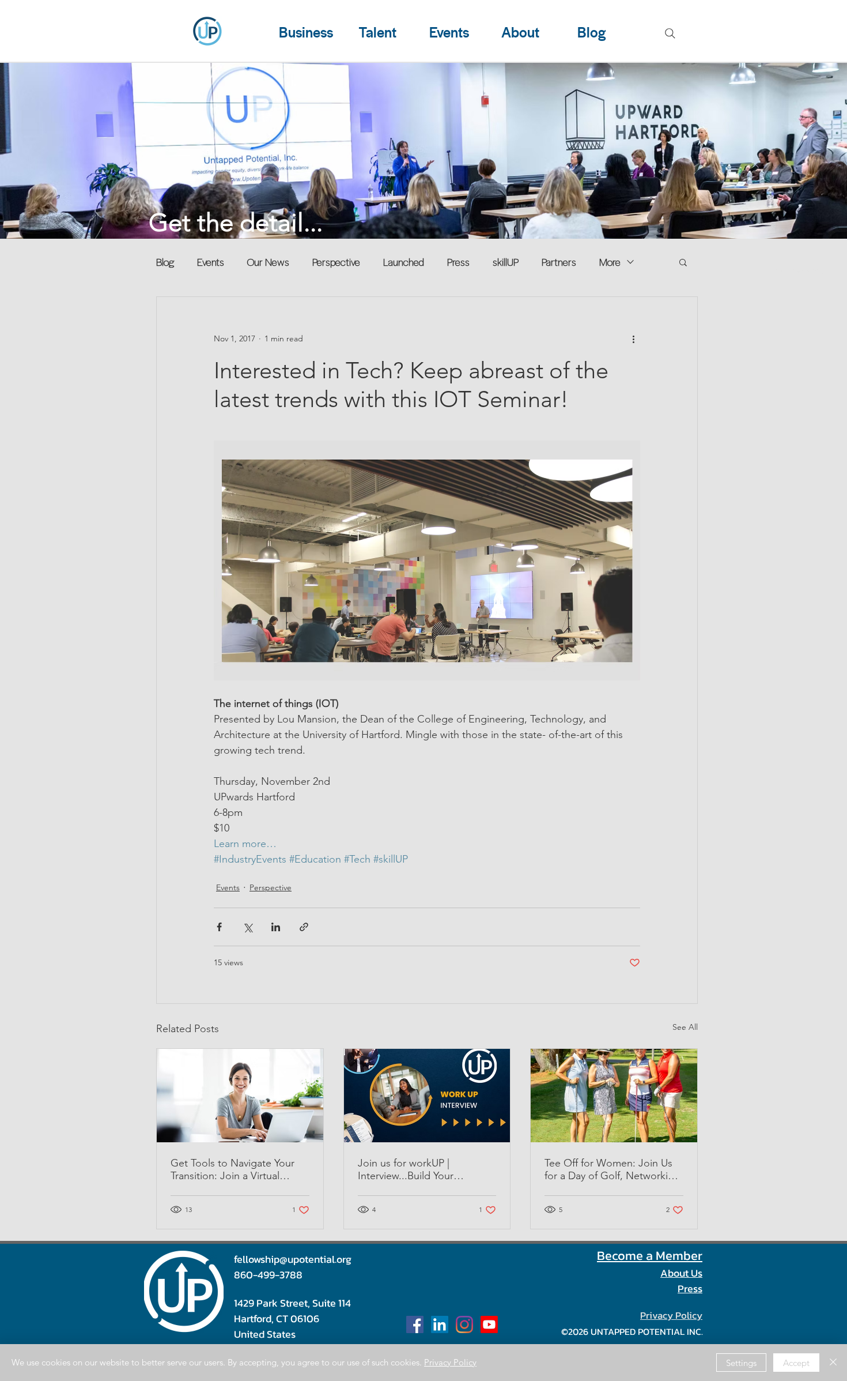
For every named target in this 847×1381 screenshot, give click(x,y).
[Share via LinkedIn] (275, 926)
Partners (559, 262)
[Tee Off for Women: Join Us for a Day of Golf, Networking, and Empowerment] (614, 1095)
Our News (268, 262)
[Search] (670, 33)
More (610, 262)
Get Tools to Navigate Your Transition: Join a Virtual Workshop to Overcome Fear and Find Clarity (238, 1169)
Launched (403, 262)
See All (685, 1027)
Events (210, 262)
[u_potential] (464, 1324)
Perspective (336, 262)
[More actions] (633, 338)
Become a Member (649, 1255)
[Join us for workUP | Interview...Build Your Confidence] (427, 1095)
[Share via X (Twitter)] (247, 926)
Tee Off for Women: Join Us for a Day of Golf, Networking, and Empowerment (613, 1169)
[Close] (833, 1362)
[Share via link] (303, 926)
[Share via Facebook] (219, 926)
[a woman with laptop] (240, 1095)
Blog (165, 262)
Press (458, 262)
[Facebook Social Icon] (414, 1324)
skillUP (506, 262)
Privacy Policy (450, 1362)
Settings (741, 1362)
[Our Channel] (489, 1324)
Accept (796, 1362)
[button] (683, 261)
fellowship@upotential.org (292, 1259)
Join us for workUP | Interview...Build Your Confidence (405, 1169)
